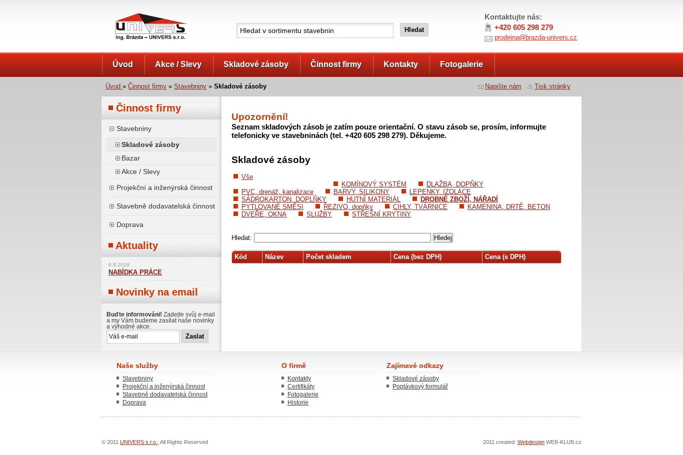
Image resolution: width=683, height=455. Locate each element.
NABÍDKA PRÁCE (135, 272)
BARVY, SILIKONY (362, 192)
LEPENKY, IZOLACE (440, 192)
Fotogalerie (461, 64)
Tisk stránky (552, 86)
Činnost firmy (336, 64)
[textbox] (315, 30)
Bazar (131, 158)
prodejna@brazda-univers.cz (535, 37)
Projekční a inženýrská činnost (164, 188)
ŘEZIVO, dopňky (348, 206)
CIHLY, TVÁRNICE (420, 206)
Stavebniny (190, 86)
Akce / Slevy (178, 64)
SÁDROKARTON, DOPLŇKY (284, 199)
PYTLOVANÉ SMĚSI (273, 206)
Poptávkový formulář (420, 386)
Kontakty (401, 64)
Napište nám (503, 86)
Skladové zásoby (256, 64)
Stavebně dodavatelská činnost (165, 206)
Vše (247, 176)
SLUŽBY (319, 214)
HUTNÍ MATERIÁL (373, 199)
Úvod (122, 64)
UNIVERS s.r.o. (130, 10)
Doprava (130, 224)
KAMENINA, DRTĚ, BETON (509, 206)
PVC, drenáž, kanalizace (278, 192)
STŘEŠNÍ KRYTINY (381, 214)
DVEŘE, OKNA (264, 214)
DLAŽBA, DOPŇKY (455, 184)
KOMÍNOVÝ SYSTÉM (374, 184)
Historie (298, 402)
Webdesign (531, 442)
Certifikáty (301, 386)
